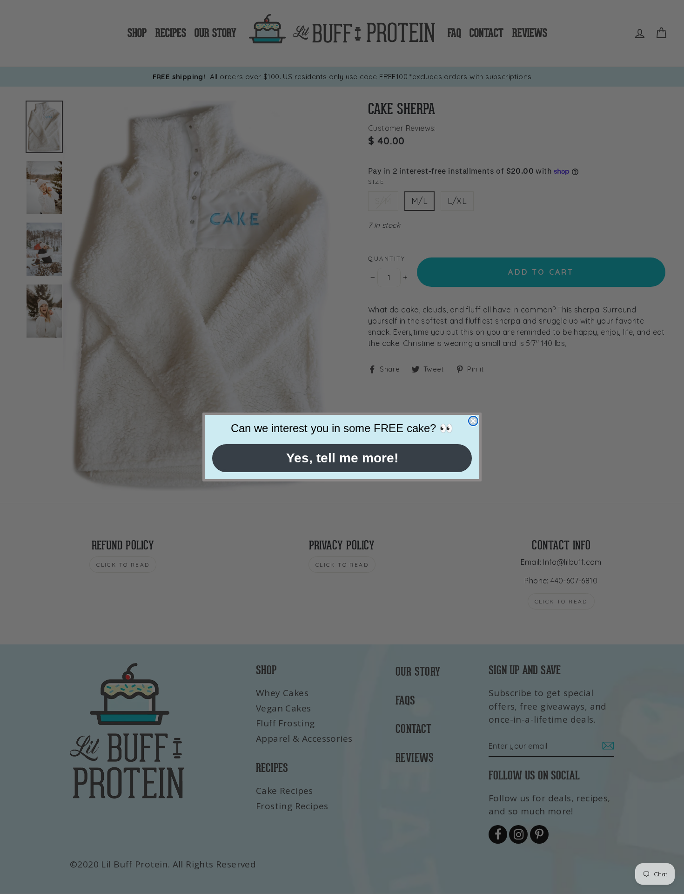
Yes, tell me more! (342, 458)
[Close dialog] (473, 421)
